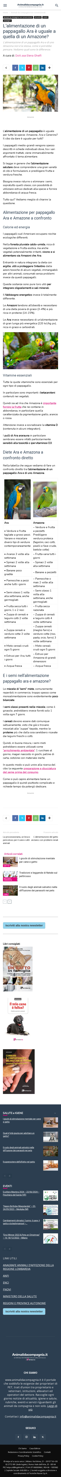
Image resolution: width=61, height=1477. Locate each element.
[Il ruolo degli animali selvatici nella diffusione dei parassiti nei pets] (10, 890)
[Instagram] (26, 1437)
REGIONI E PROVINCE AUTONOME (24, 1303)
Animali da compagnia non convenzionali (28, 12)
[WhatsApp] (36, 68)
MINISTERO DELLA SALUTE (20, 1296)
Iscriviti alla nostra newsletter (24, 925)
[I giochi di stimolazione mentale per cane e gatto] (10, 862)
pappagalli (7, 21)
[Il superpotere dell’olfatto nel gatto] (50, 1165)
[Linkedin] (42, 68)
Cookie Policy (37, 1456)
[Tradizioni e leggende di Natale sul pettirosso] (10, 876)
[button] (5, 5)
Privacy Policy (23, 1456)
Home (5, 12)
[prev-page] (5, 902)
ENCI (6, 1282)
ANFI (6, 1276)
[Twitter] (22, 68)
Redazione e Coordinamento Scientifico (24, 1452)
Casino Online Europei (17, 1320)
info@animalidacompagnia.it (38, 1416)
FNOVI (7, 1289)
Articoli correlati (13, 854)
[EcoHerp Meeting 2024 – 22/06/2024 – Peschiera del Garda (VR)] (50, 1195)
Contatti (47, 1452)
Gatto (6, 866)
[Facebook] (15, 68)
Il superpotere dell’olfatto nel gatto (19, 1162)
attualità (38, 17)
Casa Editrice (34, 1448)
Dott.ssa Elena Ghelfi (28, 55)
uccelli (45, 17)
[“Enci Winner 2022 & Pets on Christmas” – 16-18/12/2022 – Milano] (50, 1238)
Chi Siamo (22, 1448)
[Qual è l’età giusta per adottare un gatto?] (50, 1137)
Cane (6, 894)
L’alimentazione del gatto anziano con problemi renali (44, 838)
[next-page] (9, 902)
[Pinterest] (29, 68)
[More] (49, 68)
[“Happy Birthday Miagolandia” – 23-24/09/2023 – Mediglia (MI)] (50, 1210)
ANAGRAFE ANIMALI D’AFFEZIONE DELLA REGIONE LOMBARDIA (28, 1267)
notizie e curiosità (8, 879)
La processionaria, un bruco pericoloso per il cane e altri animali (16, 840)
